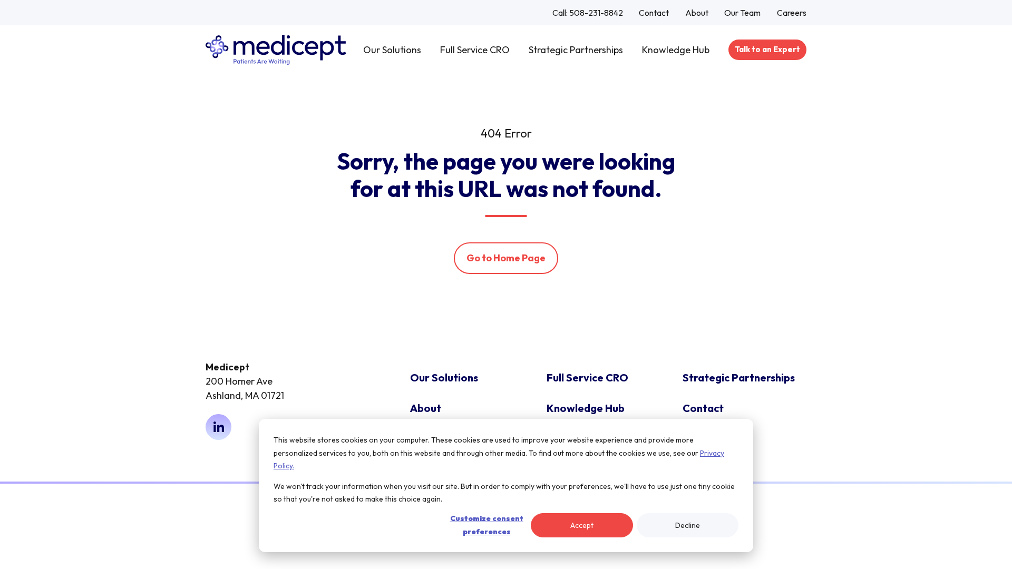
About (696, 12)
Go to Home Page (506, 258)
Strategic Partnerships (576, 50)
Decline (687, 525)
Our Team (742, 12)
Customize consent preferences (486, 525)
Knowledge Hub (675, 50)
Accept (581, 525)
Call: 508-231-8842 (587, 12)
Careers (791, 12)
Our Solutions (392, 50)
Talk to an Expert (767, 49)
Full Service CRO (475, 50)
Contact (654, 12)
